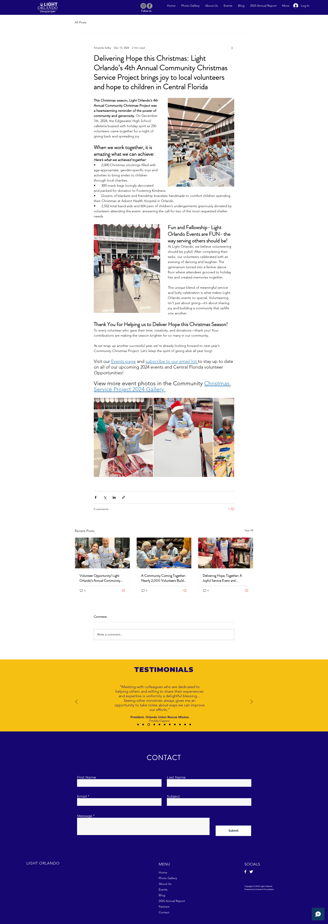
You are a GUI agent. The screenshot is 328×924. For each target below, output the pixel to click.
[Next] (251, 702)
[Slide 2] (143, 724)
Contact (164, 912)
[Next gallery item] (230, 437)
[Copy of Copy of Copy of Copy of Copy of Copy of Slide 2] (175, 724)
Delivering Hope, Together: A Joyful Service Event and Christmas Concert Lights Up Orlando (223, 578)
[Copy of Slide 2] (148, 724)
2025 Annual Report (172, 901)
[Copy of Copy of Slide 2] (154, 724)
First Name (86, 777)
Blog (162, 895)
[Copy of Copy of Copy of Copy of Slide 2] (164, 724)
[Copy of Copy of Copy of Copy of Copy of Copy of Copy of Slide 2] (180, 724)
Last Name (176, 777)
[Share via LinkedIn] (114, 497)
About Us (165, 884)
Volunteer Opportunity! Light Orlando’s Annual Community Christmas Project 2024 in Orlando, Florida (100, 578)
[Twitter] (251, 871)
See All (249, 530)
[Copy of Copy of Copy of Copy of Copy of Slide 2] (169, 724)
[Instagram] (143, 6)
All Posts (80, 22)
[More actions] (232, 47)
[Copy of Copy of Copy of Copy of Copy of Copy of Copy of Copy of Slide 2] (185, 724)
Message (84, 816)
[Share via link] (123, 497)
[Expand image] (123, 437)
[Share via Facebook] (95, 497)
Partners (164, 906)
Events (163, 889)
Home (163, 872)
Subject (173, 796)
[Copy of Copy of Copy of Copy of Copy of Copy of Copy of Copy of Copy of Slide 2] (190, 724)
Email (82, 796)
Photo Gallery (168, 878)
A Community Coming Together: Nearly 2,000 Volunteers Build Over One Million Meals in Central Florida (163, 578)
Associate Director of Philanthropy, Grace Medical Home (164, 709)
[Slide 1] (138, 724)
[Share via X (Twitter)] (105, 497)
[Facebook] (149, 6)
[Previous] (76, 702)
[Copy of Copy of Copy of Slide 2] (159, 724)
